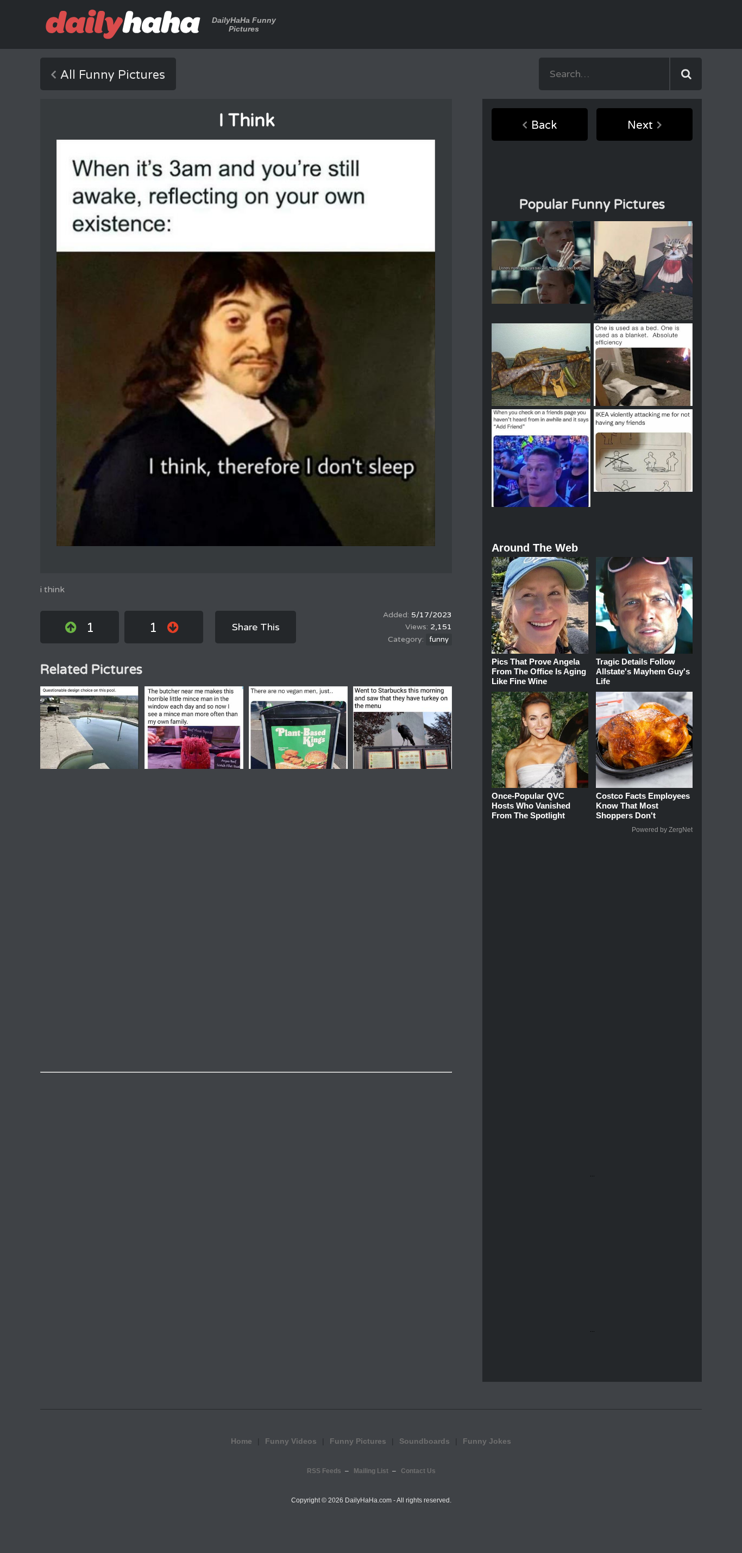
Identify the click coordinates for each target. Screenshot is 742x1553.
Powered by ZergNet (662, 830)
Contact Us (418, 1471)
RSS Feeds (324, 1471)
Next (640, 125)
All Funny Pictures (112, 75)
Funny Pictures (358, 1441)
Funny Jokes (487, 1441)
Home (241, 1441)
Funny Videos (291, 1441)
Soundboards (424, 1441)
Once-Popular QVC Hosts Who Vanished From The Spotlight (531, 805)
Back (544, 125)
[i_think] (245, 343)
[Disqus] (246, 920)
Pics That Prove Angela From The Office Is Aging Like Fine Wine (539, 671)
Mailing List (371, 1471)
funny (439, 639)
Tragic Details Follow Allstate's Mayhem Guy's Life (643, 671)
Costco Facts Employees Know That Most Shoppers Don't (643, 805)
